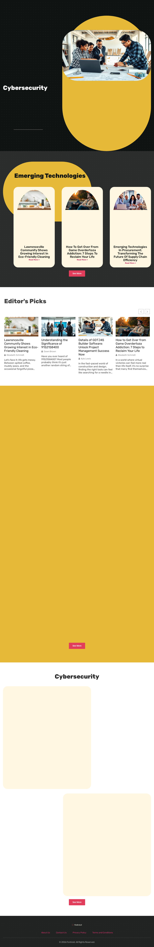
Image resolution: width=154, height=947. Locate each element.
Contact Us (61, 932)
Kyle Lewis (86, 359)
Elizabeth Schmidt (15, 355)
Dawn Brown (50, 351)
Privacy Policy (79, 932)
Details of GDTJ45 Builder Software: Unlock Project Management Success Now (94, 347)
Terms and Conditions (102, 932)
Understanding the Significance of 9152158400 (54, 343)
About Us (45, 932)
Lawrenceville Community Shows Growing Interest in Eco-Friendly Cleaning (34, 252)
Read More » (34, 260)
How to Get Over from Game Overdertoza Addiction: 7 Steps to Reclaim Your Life (82, 252)
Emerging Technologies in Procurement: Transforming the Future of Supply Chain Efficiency (130, 253)
